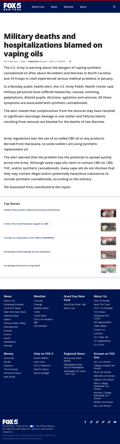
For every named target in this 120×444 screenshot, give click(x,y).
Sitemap (8, 345)
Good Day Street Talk (75, 304)
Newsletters (10, 341)
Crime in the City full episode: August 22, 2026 (26, 223)
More (83, 6)
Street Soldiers (41, 358)
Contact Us (99, 329)
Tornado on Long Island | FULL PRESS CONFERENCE (29, 237)
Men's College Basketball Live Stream (101, 386)
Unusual (8, 330)
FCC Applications (102, 340)
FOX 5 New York (11, 61)
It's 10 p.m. (99, 344)
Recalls (7, 361)
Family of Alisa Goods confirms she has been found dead (32, 209)
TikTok (97, 422)
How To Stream (102, 300)
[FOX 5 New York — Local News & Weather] (14, 6)
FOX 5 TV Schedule (103, 308)
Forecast (38, 300)
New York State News (15, 311)
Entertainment (11, 326)
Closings (38, 304)
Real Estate (9, 376)
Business (8, 365)
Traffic (37, 311)
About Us (100, 296)
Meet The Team (102, 304)
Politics (7, 319)
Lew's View (39, 361)
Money (8, 353)
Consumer (9, 358)
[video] (108, 213)
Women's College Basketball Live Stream (102, 395)
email (115, 422)
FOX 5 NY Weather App (43, 321)
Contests (98, 333)
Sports (7, 338)
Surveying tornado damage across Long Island (27, 251)
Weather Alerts (41, 308)
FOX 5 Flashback (42, 365)
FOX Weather (40, 325)
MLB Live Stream (102, 372)
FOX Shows (99, 311)
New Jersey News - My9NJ (73, 359)
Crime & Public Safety (15, 323)
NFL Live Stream (102, 361)
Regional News (74, 353)
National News (11, 315)
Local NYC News (12, 308)
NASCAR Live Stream (104, 375)
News (23, 61)
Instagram (91, 422)
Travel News (40, 315)
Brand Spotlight (41, 373)
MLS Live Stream (102, 405)
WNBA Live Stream (103, 402)
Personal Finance (12, 373)
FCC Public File (101, 337)
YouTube (103, 422)
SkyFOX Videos (41, 369)
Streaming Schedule (14, 304)
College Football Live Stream (104, 367)
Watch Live (9, 300)
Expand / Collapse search (114, 6)
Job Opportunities (102, 322)
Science (7, 334)
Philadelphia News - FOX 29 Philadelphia (74, 366)
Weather (40, 296)
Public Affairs (100, 325)
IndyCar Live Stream (104, 379)
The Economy (11, 369)
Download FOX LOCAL (101, 317)
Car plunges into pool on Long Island (22, 265)
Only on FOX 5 (43, 353)
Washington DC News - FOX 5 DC (75, 372)
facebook (85, 422)
